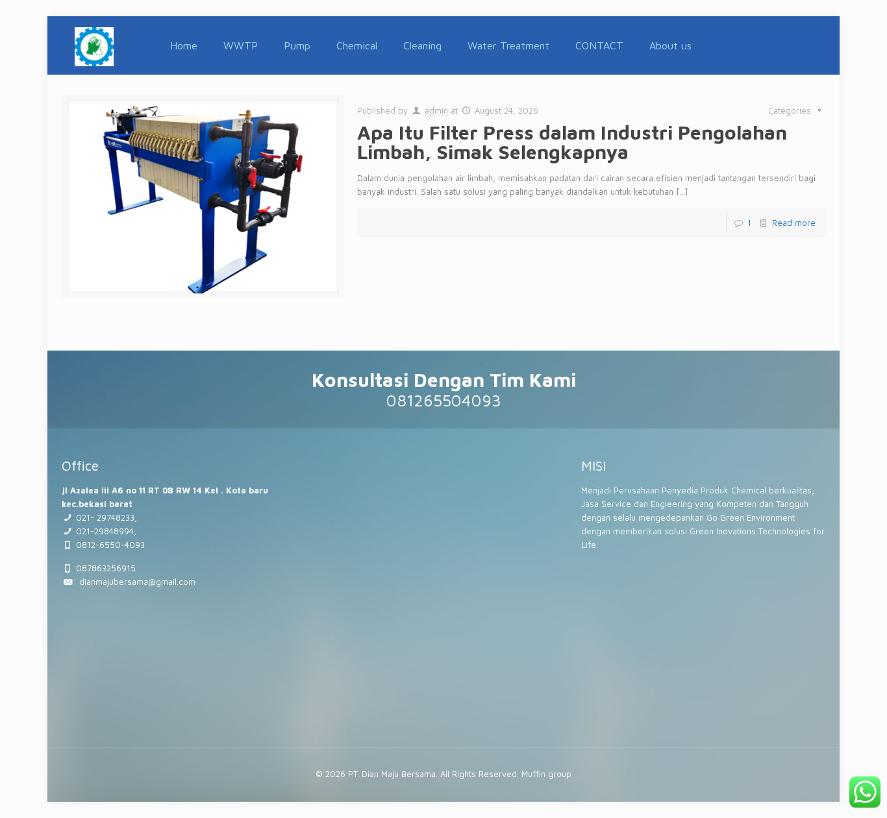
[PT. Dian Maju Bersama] (94, 45)
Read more (794, 222)
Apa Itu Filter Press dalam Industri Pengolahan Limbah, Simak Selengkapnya (572, 142)
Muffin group (546, 774)
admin (436, 110)
